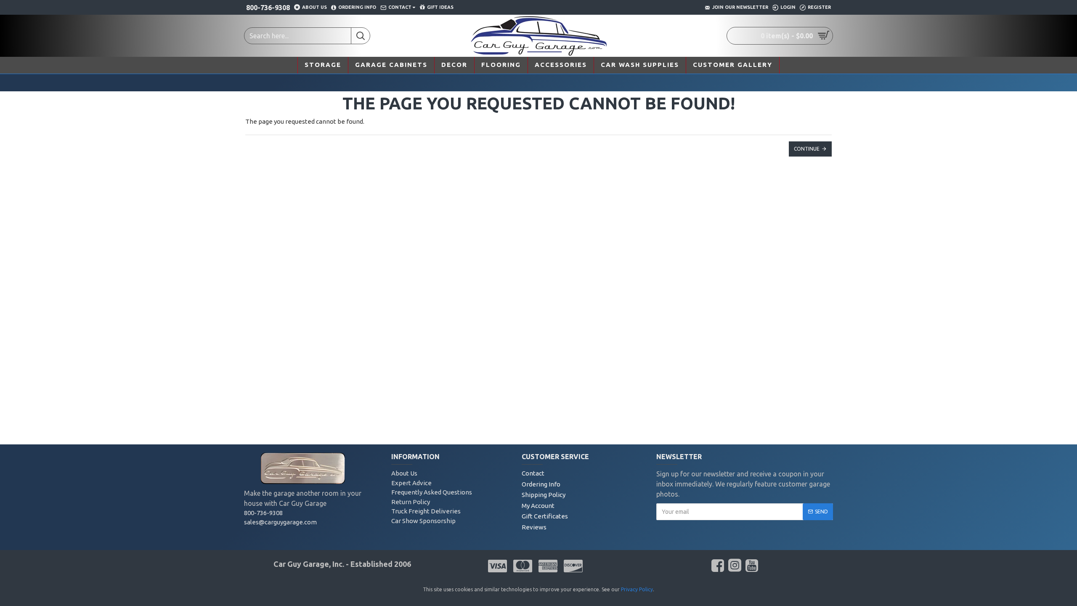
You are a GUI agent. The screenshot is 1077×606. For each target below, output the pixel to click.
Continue (807, 149)
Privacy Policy (637, 589)
